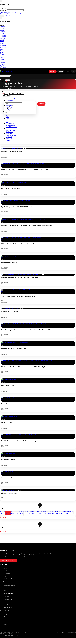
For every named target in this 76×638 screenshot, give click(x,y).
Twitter (5, 616)
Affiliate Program (8, 599)
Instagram (8, 91)
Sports (26, 515)
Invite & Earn (7, 597)
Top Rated (9, 137)
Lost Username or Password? (8, 12)
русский (2, 38)
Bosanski (2, 62)
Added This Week (11, 125)
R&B (18, 515)
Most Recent (9, 132)
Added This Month (11, 127)
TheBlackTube (7, 621)
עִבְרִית (2, 42)
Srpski (2, 66)
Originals (6, 576)
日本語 (2, 43)
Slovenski (3, 67)
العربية (2, 40)
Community (7, 573)
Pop (14, 515)
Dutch (2, 30)
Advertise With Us (8, 602)
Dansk (2, 51)
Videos (5, 568)
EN (73, 71)
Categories (6, 570)
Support (52, 71)
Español (2, 31)
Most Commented (11, 135)
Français (2, 26)
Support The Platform (9, 607)
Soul (21, 515)
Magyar (2, 61)
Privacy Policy (7, 587)
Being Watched (10, 130)
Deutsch (2, 28)
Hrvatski (2, 64)
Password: (3, 10)
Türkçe (2, 49)
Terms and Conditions (9, 585)
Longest (8, 140)
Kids (66, 513)
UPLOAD (41, 104)
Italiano (2, 33)
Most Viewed (10, 133)
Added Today (10, 123)
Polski (2, 59)
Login (2, 15)
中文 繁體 (3, 47)
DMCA (5, 590)
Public (7, 117)
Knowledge (4, 515)
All (7, 115)
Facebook (6, 619)
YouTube (6, 624)
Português (3, 35)
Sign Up (7, 15)
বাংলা (1, 56)
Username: (3, 8)
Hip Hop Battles (35, 513)
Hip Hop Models (59, 513)
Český (2, 54)
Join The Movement (8, 560)
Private (8, 118)
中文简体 (3, 45)
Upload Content (8, 578)
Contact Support (8, 604)
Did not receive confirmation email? (10, 14)
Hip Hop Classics (47, 513)
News (11, 515)
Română (2, 57)
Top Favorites (10, 138)
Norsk (2, 52)
